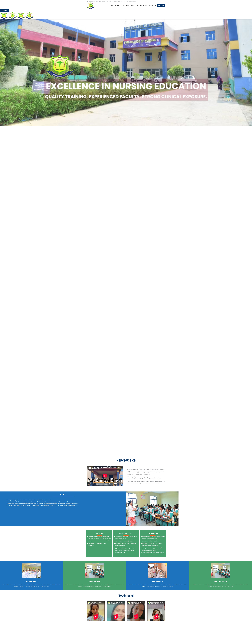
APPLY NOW (161, 5)
